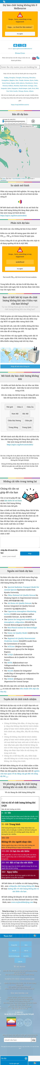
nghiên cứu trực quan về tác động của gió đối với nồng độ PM (19, 773)
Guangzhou (5, 80)
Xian (16, 80)
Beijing (6, 77)
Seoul (4, 83)
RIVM (10, 663)
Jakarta (22, 83)
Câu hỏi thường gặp (19, 993)
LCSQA (10, 654)
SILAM (10, 671)
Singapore (15, 88)
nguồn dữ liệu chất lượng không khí (20, 997)
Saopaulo (4, 88)
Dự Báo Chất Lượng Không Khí (19, 1001)
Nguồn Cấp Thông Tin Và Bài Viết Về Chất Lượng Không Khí (20, 984)
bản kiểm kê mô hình (13, 500)
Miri (37, 88)
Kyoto (31, 80)
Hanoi (35, 83)
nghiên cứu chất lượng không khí (19, 978)
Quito (9, 88)
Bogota (13, 83)
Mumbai (16, 86)
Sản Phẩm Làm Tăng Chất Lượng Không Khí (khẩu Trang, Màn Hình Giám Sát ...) (20, 1004)
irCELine (11, 646)
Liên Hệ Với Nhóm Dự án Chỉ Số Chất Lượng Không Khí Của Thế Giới (20, 972)
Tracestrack (3, 180)
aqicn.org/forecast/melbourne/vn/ (22, 48)
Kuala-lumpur (23, 88)
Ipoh (29, 88)
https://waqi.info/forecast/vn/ (20, 104)
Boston (26, 91)
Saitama (26, 80)
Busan (8, 83)
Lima (35, 86)
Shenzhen (32, 77)
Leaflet (3, 178)
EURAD (10, 679)
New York (9, 91)
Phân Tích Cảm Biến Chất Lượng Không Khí (19, 989)
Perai (33, 88)
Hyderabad (23, 86)
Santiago (30, 86)
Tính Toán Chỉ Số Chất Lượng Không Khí (19, 999)
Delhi (17, 83)
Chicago (20, 91)
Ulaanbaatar (29, 83)
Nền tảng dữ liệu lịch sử (20, 1008)
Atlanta (31, 91)
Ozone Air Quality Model (17, 633)
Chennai (5, 86)
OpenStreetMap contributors (20, 178)
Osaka (36, 80)
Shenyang (25, 77)
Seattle (15, 91)
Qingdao (12, 80)
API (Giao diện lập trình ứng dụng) (19, 1007)
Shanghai (12, 77)
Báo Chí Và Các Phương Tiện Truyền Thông (19, 974)
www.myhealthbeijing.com (22, 902)
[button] (20, 151)
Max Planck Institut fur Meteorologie (22, 627)
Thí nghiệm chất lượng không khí (19, 987)
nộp (33, 1040)
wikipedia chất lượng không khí (22, 886)
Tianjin (21, 80)
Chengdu (18, 77)
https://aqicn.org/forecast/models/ (13, 215)
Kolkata (10, 86)
